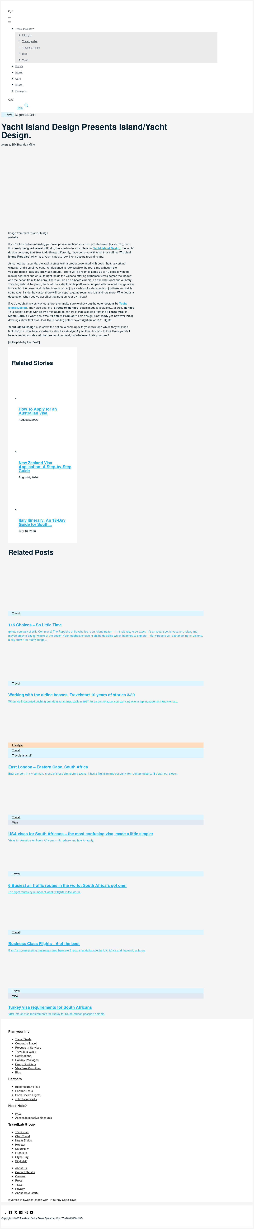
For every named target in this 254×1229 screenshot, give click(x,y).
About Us (21, 1168)
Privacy (20, 1189)
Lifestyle (27, 35)
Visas (25, 60)
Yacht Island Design (106, 248)
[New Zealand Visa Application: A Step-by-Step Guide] (43, 452)
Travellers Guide (25, 1052)
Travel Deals (23, 1039)
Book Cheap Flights (28, 1095)
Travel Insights (23, 29)
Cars (18, 78)
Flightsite (21, 1153)
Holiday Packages (27, 1060)
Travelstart (22, 1132)
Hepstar (20, 1144)
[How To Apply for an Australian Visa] (43, 398)
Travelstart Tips (31, 47)
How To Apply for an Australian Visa (38, 411)
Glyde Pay (22, 1157)
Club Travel (22, 1136)
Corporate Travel (26, 1043)
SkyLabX (21, 1161)
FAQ (18, 1114)
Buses (18, 84)
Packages (20, 91)
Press (19, 1180)
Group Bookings (25, 1064)
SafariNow (22, 1149)
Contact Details (25, 1172)
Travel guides (29, 41)
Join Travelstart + (26, 1099)
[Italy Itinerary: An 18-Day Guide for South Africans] (43, 509)
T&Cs (18, 1185)
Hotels (19, 72)
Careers (20, 1176)
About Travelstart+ (27, 1193)
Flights (19, 66)
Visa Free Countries (28, 1068)
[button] (10, 11)
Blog (24, 53)
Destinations (23, 1056)
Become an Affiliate (27, 1087)
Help (20, 108)
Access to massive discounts (33, 1118)
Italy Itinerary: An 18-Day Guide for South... (42, 522)
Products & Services (28, 1047)
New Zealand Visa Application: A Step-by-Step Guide (45, 466)
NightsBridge (23, 1140)
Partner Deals (24, 1091)
